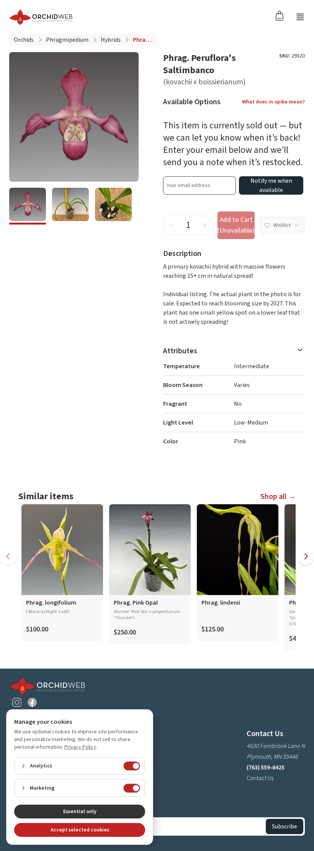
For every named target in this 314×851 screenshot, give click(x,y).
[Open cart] (281, 15)
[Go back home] (40, 17)
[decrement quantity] (171, 225)
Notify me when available (271, 185)
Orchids (24, 40)
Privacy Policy (80, 747)
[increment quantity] (205, 225)
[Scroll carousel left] (8, 556)
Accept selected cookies (80, 830)
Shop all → (278, 496)
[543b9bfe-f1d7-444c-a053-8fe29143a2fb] (70, 206)
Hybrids (111, 40)
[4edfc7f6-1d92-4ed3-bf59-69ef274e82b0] (27, 206)
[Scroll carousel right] (305, 556)
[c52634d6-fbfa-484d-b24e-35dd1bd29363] (113, 206)
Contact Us (260, 778)
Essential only (79, 811)
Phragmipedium (67, 40)
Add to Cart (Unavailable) (236, 225)
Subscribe (284, 826)
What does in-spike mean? (273, 102)
